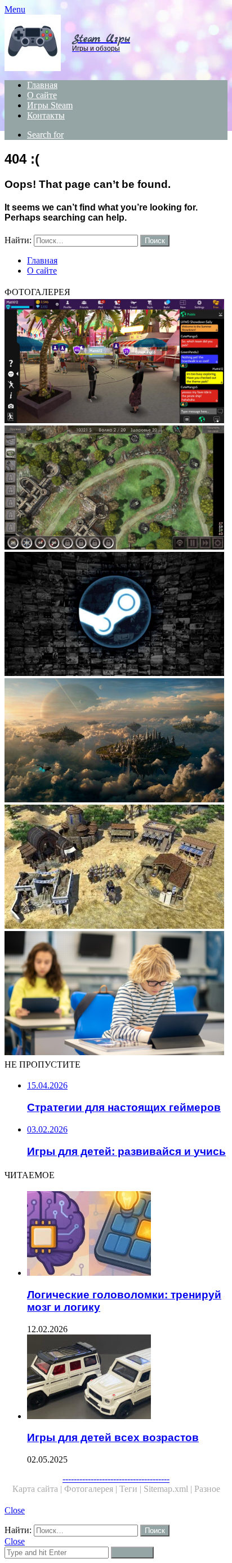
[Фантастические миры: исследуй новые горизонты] (116, 741)
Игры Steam (50, 105)
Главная (42, 85)
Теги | (131, 1489)
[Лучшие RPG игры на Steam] (116, 615)
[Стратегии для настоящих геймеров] (116, 488)
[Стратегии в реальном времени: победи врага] (116, 868)
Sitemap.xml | (169, 1489)
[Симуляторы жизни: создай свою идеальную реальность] (116, 362)
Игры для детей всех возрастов (113, 1437)
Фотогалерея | (91, 1489)
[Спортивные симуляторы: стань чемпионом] (116, 994)
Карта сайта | (38, 1489)
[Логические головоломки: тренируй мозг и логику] (127, 1234)
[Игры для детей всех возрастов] (127, 1377)
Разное (207, 1489)
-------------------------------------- (116, 1478)
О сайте (42, 95)
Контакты (46, 115)
